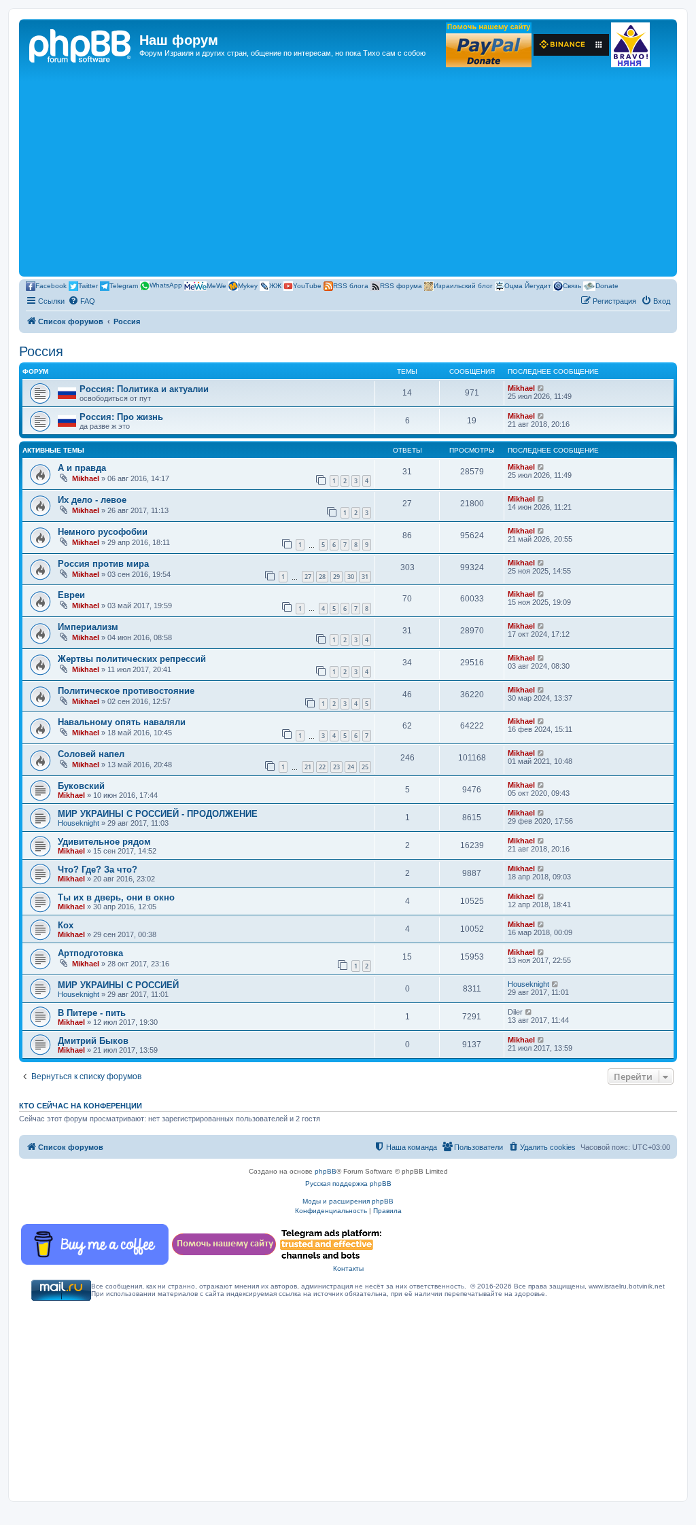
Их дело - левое (92, 500)
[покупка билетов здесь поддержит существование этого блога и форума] (630, 44)
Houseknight (78, 823)
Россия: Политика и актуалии (144, 389)
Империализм (88, 627)
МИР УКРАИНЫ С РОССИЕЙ (118, 985)
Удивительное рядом (104, 842)
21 (307, 766)
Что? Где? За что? (97, 869)
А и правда (82, 468)
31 (365, 576)
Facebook (51, 285)
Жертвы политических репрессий (132, 659)
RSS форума (401, 285)
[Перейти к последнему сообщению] (541, 467)
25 (365, 766)
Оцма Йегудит (527, 285)
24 (350, 766)
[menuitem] (81, 301)
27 (307, 576)
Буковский (81, 786)
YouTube (307, 285)
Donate (607, 285)
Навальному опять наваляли (122, 722)
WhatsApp (166, 285)
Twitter (88, 285)
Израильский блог (463, 285)
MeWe (216, 285)
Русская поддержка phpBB (348, 1183)
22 (322, 766)
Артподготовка (90, 953)
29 (336, 576)
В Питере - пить (92, 1013)
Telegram (123, 285)
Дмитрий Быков (93, 1041)
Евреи (71, 595)
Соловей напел (91, 754)
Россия (41, 351)
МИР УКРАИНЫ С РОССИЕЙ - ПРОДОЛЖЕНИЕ (158, 814)
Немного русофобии (102, 532)
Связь (572, 285)
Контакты (348, 1268)
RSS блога (350, 285)
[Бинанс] (571, 45)
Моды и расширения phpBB (348, 1201)
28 (322, 576)
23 (336, 766)
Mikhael (521, 388)
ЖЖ (275, 285)
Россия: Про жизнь (121, 417)
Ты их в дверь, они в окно (116, 897)
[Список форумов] (80, 44)
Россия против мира (103, 564)
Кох (65, 925)
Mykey (248, 285)
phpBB (325, 1171)
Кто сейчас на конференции (80, 1106)
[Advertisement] (348, 171)
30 (350, 576)
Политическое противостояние (126, 691)
